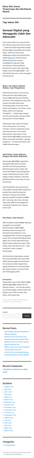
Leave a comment (16, 301)
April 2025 (8, 428)
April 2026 (8, 397)
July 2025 (7, 420)
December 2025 (10, 407)
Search (5, 312)
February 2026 (9, 402)
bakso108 (22, 299)
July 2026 (7, 389)
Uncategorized (9, 445)
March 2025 (8, 430)
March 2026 (8, 399)
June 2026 (8, 392)
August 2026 (9, 387)
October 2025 (9, 412)
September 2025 (10, 415)
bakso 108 (11, 58)
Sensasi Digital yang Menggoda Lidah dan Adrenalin (17, 33)
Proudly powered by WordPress (13, 454)
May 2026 (8, 394)
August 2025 (9, 418)
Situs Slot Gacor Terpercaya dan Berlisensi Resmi (17, 9)
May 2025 (8, 425)
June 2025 (8, 423)
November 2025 (10, 410)
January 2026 (9, 405)
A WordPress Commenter (12, 369)
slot (8, 301)
